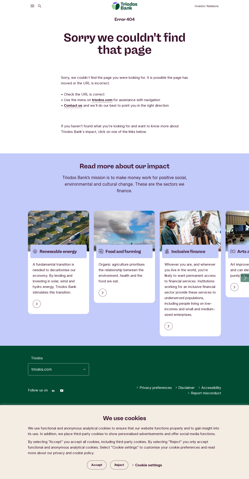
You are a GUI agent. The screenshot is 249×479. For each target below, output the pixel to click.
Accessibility (211, 387)
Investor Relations (207, 6)
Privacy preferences (156, 387)
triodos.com (102, 100)
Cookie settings (148, 465)
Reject (119, 465)
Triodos (37, 358)
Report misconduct (206, 393)
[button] (245, 278)
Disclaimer (186, 387)
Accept (96, 465)
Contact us (73, 105)
